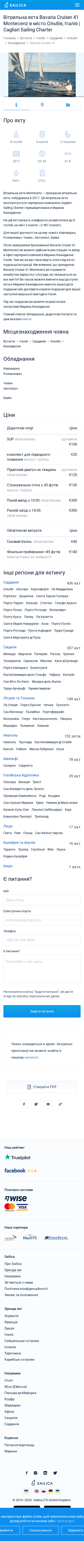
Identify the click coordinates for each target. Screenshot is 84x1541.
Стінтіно (46, 603)
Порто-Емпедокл (15, 668)
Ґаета (7, 833)
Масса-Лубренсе (41, 749)
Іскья (60, 749)
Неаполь (10, 735)
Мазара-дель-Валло (46, 681)
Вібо (50, 849)
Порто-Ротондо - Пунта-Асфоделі (27, 630)
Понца (27, 833)
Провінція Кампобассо (20, 796)
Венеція (24, 782)
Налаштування (41, 1530)
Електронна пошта (17, 911)
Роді (42, 796)
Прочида (25, 742)
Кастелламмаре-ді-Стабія (53, 742)
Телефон (9, 931)
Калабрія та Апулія (19, 843)
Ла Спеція (10, 705)
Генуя (26, 719)
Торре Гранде (63, 630)
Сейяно (21, 749)
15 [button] (51, 96)
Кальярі (32, 603)
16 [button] (54, 96)
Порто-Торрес (13, 603)
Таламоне (27, 725)
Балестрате (38, 668)
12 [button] (40, 96)
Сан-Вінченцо (13, 712)
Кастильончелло (45, 719)
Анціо (8, 866)
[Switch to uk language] (57, 1491)
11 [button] (37, 96)
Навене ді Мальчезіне (62, 802)
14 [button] (47, 96)
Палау (28, 617)
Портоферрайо (53, 712)
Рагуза (55, 654)
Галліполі (38, 849)
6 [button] (19, 96)
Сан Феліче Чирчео (49, 833)
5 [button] (16, 96)
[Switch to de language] (50, 1491)
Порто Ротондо (36, 610)
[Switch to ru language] (43, 1491)
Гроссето (62, 705)
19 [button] (65, 96)
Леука (60, 849)
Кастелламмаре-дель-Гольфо (24, 674)
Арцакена (26, 596)
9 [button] (30, 96)
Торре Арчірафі (14, 688)
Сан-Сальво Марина (18, 802)
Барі (68, 809)
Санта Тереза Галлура (52, 596)
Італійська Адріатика (21, 775)
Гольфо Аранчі (65, 603)
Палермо (40, 654)
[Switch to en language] (37, 1491)
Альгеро (22, 589)
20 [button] (68, 96)
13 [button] (44, 96)
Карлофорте (40, 589)
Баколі (8, 749)
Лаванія (43, 725)
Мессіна (46, 661)
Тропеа (23, 849)
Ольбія (8, 589)
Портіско (9, 596)
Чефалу (54, 674)
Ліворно (66, 719)
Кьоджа (54, 796)
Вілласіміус (58, 610)
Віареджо (10, 725)
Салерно (9, 765)
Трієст (36, 782)
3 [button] (9, 96)
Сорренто (26, 765)
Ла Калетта (44, 617)
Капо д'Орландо (66, 661)
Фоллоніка (11, 719)
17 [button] (58, 96)
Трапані (68, 654)
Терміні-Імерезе (39, 688)
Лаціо (8, 826)
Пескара (9, 782)
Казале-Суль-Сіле (16, 809)
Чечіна (48, 705)
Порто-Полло (61, 623)
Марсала (25, 654)
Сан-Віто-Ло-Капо (16, 681)
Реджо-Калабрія (15, 856)
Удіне (39, 802)
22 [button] (75, 96)
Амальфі (10, 759)
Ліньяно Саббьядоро (47, 809)
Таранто (9, 849)
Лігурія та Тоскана (18, 698)
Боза (45, 623)
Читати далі (65, 1521)
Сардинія (11, 582)
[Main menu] (77, 5)
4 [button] (12, 96)
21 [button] (72, 96)
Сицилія (10, 647)
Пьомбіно (33, 712)
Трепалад (41, 816)
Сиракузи (31, 661)
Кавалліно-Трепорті (17, 816)
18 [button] (61, 96)
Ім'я (6, 891)
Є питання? (11, 951)
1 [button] (2, 96)
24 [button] (82, 96)
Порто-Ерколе (30, 705)
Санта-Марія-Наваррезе (21, 623)
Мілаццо (9, 654)
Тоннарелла (12, 661)
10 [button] (33, 96)
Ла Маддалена (62, 589)
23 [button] (79, 96)
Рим (17, 833)
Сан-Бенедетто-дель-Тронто (23, 789)
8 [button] (26, 96)
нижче (26, 319)
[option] (42, 75)
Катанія (68, 674)
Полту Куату (12, 617)
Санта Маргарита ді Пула (22, 637)
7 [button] (23, 96)
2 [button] (5, 96)
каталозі (31, 1057)
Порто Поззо (12, 610)
